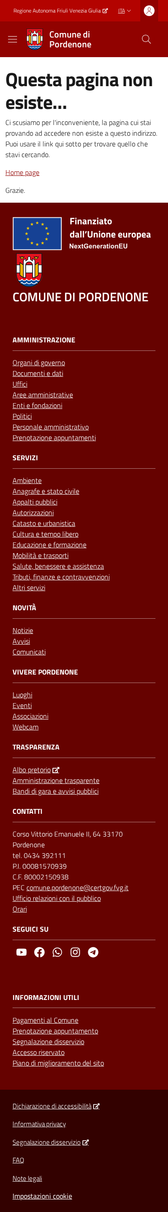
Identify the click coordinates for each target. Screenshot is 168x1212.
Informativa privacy (39, 1124)
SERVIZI (25, 458)
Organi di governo (39, 362)
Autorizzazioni (33, 512)
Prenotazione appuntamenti (54, 437)
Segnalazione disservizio (48, 1041)
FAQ (18, 1160)
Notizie (23, 630)
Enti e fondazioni (37, 405)
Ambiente (27, 480)
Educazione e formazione (49, 544)
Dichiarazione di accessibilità (52, 1106)
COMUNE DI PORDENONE (80, 297)
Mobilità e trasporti (41, 555)
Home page (22, 172)
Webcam (26, 726)
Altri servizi (29, 587)
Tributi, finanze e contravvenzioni (61, 576)
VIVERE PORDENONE (45, 672)
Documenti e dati (38, 373)
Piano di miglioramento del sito (58, 1063)
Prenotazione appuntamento (55, 1030)
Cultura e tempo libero (45, 534)
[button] (146, 39)
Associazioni (30, 716)
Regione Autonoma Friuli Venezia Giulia (57, 11)
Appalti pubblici (35, 501)
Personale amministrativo (51, 426)
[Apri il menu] (12, 39)
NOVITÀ (24, 608)
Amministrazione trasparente (56, 780)
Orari (20, 909)
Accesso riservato (39, 1052)
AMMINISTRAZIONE (44, 340)
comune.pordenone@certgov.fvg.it (77, 887)
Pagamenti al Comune (45, 1020)
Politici (22, 416)
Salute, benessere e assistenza (58, 566)
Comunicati (29, 651)
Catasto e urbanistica (44, 523)
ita (121, 10)
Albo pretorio (32, 769)
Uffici (20, 384)
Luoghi (22, 694)
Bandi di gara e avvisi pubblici (56, 791)
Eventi (22, 705)
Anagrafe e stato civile (46, 491)
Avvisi (21, 641)
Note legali (27, 1178)
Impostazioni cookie (42, 1196)
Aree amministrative (43, 394)
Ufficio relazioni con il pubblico (57, 898)
